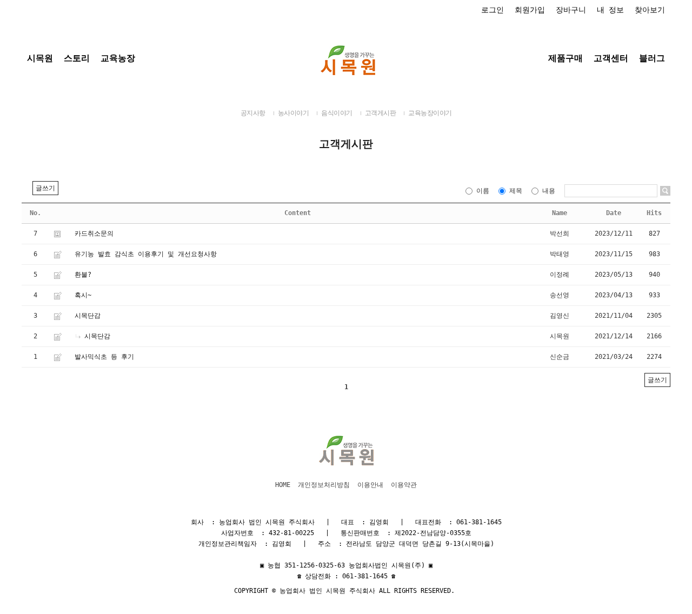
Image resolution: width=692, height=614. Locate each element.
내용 (548, 191)
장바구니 (571, 9)
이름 (483, 191)
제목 (515, 191)
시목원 (40, 58)
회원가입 (530, 9)
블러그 (652, 58)
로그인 (492, 9)
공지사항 (253, 113)
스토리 (77, 58)
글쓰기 (45, 188)
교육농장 (118, 58)
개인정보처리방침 (324, 485)
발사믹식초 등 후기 (104, 357)
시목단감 (88, 315)
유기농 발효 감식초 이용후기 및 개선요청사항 (146, 254)
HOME (282, 485)
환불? (83, 274)
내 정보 (610, 9)
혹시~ (83, 295)
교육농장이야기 (430, 113)
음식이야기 (336, 113)
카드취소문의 (94, 233)
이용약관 (404, 485)
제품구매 (565, 58)
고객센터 (611, 58)
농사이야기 (293, 113)
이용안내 (370, 485)
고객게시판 (380, 113)
